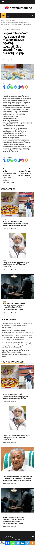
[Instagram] (22, 87)
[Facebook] (4, 87)
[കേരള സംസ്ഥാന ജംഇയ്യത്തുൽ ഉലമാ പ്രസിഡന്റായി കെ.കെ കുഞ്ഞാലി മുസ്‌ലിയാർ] (17, 245)
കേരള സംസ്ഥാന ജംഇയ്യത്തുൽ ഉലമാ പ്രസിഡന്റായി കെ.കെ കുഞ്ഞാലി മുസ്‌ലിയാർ (16, 265)
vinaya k (14, 229)
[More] (26, 87)
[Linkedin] (19, 87)
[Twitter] (15, 87)
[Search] (32, 15)
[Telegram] (8, 87)
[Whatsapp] (12, 87)
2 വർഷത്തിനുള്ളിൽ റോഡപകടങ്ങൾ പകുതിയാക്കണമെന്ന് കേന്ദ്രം (25, 173)
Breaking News (6, 30)
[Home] (4, 15)
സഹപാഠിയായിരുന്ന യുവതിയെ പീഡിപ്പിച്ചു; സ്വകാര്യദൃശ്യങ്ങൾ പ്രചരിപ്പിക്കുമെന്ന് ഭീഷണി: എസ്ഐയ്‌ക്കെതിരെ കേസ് (14, 307)
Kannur (4, 474)
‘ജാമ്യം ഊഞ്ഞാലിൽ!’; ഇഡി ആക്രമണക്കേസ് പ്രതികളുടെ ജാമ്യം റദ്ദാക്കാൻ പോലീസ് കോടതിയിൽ (15, 224)
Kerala (12, 30)
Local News (17, 30)
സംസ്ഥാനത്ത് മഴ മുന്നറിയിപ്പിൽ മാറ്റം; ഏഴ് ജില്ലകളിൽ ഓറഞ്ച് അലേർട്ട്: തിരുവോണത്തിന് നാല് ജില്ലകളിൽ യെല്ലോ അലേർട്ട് (16, 353)
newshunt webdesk (16, 60)
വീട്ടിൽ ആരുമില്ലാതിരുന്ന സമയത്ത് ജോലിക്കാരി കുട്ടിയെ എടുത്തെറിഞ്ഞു (9, 175)
